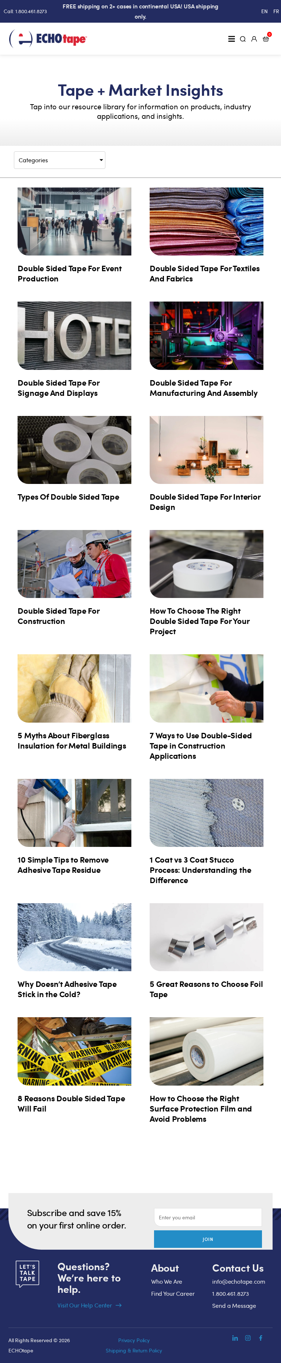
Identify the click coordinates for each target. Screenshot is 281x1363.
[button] (231, 38)
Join (208, 1239)
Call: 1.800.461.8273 (25, 11)
